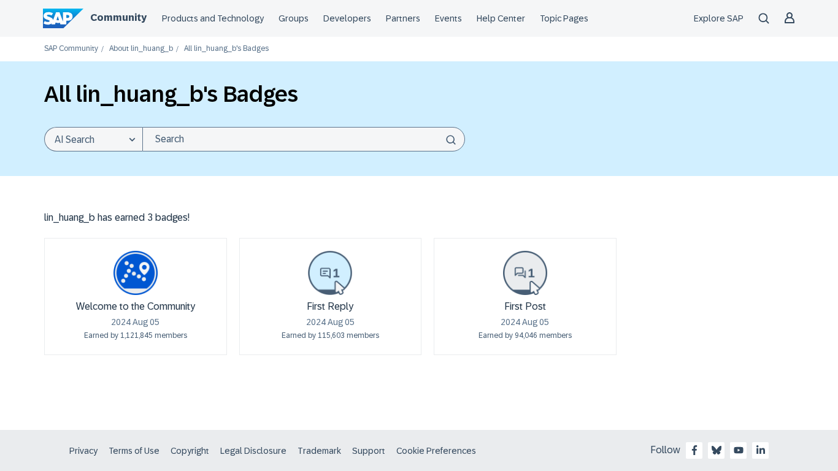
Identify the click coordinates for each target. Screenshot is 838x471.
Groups (294, 18)
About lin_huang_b (141, 49)
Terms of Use (134, 451)
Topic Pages (564, 18)
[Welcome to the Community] (135, 273)
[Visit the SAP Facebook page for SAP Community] (694, 450)
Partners (403, 18)
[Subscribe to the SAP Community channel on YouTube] (739, 450)
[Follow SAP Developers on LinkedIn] (761, 450)
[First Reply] (330, 273)
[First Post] (525, 273)
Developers (347, 18)
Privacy (83, 451)
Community (118, 17)
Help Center (501, 18)
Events (448, 18)
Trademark (319, 451)
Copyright (190, 451)
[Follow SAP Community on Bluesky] (716, 450)
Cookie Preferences (436, 451)
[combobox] (303, 139)
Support (368, 451)
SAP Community (71, 49)
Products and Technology (213, 18)
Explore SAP (719, 18)
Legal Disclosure (253, 451)
